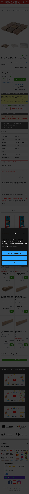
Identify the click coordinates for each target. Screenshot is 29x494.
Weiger (14, 262)
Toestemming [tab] (5, 233)
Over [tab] (24, 233)
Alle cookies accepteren (14, 253)
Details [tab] (14, 233)
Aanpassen (14, 258)
